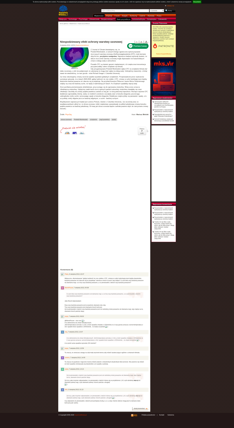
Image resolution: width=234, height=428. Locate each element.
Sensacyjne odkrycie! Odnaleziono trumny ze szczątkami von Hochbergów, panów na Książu (164, 104)
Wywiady (151, 16)
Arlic (66, 389)
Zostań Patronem (160, 23)
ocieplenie (93, 119)
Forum (117, 16)
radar (66, 369)
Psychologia (83, 19)
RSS (135, 415)
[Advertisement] (104, 31)
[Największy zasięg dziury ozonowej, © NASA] (75, 58)
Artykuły (109, 16)
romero (67, 357)
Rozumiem (197, 2)
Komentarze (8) (66, 270)
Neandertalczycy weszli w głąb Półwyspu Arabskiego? (163, 115)
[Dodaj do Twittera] (82, 132)
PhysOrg (68, 114)
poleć (147, 130)
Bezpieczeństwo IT (108, 19)
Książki (124, 16)
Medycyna (63, 19)
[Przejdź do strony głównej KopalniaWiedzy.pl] (63, 11)
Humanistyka (151, 19)
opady (114, 119)
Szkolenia (170, 415)
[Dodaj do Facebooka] (74, 132)
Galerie (142, 16)
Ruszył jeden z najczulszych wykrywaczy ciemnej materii (163, 110)
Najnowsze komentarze (162, 204)
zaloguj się (170, 6)
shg (66, 332)
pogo (66, 316)
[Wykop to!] (67, 132)
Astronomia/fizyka (138, 19)
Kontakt (161, 415)
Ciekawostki (162, 19)
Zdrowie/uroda (94, 19)
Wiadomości (99, 16)
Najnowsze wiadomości (162, 98)
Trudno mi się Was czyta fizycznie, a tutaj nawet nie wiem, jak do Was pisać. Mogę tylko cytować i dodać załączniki (164, 225)
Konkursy (133, 16)
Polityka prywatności (148, 415)
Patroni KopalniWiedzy (163, 54)
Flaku (66, 274)
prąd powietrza (104, 119)
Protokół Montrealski (81, 119)
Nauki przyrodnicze (123, 19)
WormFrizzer (69, 288)
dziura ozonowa (66, 119)
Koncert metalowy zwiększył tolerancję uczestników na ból (164, 120)
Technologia (72, 19)
